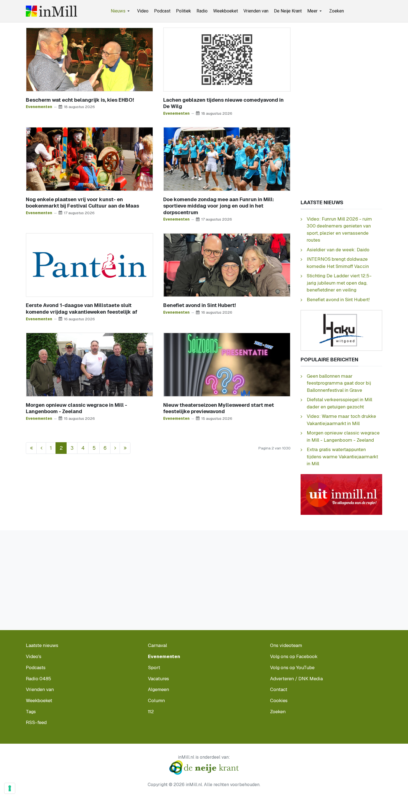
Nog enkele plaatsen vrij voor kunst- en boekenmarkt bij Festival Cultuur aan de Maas (82, 202)
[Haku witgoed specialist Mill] (341, 330)
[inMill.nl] (51, 11)
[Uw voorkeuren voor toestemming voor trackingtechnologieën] (9, 788)
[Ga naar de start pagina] (31, 448)
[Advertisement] (341, 110)
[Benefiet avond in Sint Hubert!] (227, 264)
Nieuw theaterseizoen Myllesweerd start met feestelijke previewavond (218, 408)
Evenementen (39, 106)
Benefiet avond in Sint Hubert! (199, 305)
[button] (121, 11)
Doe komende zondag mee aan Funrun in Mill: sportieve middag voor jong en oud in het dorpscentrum (218, 206)
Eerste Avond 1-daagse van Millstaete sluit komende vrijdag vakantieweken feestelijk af (81, 308)
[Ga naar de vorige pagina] (41, 448)
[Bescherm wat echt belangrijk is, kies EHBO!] (89, 59)
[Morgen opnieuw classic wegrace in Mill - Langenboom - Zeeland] (89, 364)
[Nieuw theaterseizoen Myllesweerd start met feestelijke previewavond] (227, 364)
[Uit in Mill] (341, 494)
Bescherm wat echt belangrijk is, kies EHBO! (80, 100)
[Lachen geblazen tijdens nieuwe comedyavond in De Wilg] (227, 59)
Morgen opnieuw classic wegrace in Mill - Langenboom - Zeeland (76, 408)
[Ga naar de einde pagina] (125, 448)
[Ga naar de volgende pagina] (115, 448)
